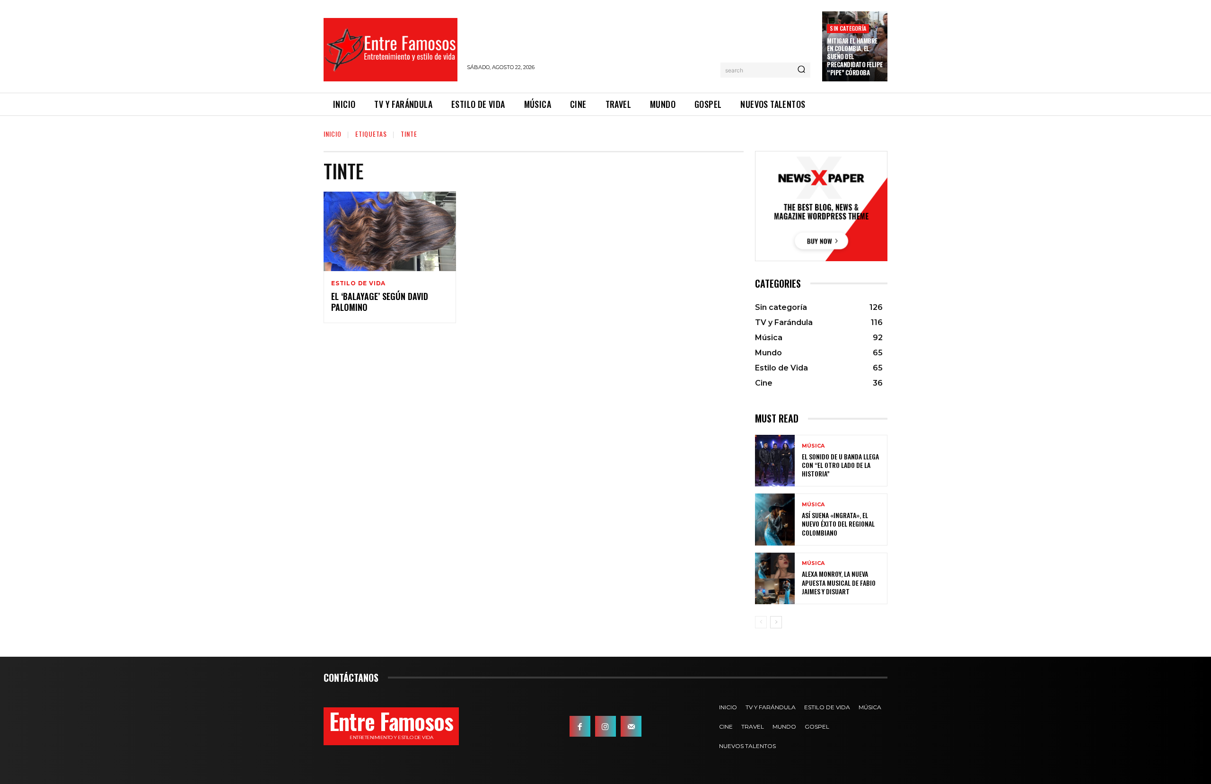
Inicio (333, 134)
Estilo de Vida (358, 283)
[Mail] (631, 726)
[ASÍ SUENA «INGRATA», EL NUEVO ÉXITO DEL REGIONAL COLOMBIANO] (775, 519)
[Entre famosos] (390, 49)
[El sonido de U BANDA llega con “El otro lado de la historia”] (775, 460)
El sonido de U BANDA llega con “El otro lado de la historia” (840, 464)
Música (813, 446)
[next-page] (776, 622)
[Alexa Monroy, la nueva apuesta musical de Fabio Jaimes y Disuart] (775, 578)
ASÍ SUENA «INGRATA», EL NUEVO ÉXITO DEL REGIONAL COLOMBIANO (838, 523)
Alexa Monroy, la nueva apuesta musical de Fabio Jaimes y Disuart (839, 582)
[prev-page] (761, 622)
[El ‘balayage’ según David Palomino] (390, 231)
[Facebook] (580, 726)
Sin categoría (848, 28)
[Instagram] (605, 726)
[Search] (801, 70)
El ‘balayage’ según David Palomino (379, 301)
